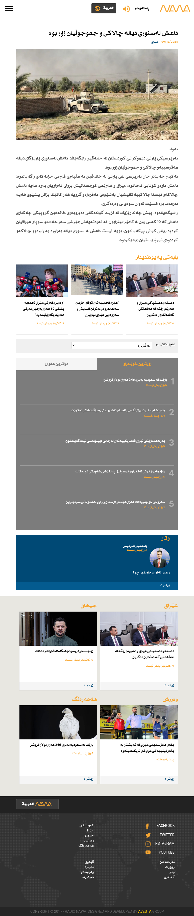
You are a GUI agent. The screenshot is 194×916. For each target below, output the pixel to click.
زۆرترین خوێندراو (137, 364)
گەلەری (169, 877)
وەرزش (89, 841)
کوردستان (87, 826)
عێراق (90, 831)
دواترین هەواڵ (56, 364)
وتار (172, 872)
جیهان (89, 836)
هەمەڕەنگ (86, 846)
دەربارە (89, 867)
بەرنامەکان (167, 862)
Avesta (145, 911)
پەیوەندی (87, 872)
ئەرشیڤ (88, 877)
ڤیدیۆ (89, 862)
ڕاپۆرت (170, 867)
